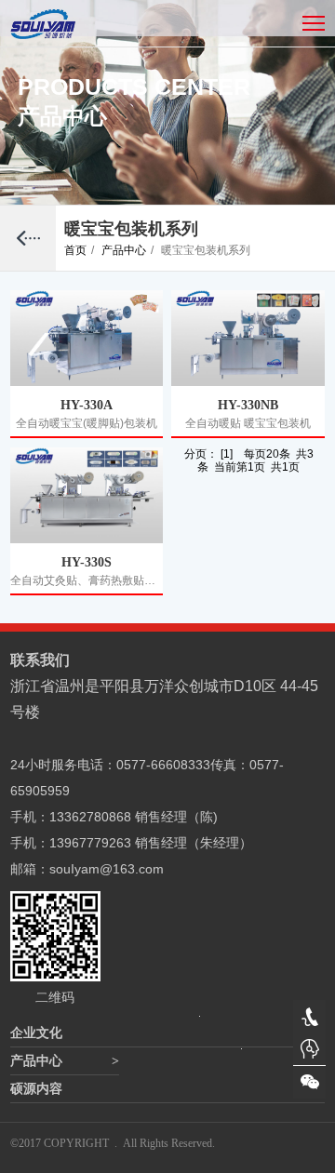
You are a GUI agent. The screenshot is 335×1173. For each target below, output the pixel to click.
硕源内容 (36, 1089)
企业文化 (36, 1033)
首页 (79, 250)
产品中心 (127, 250)
